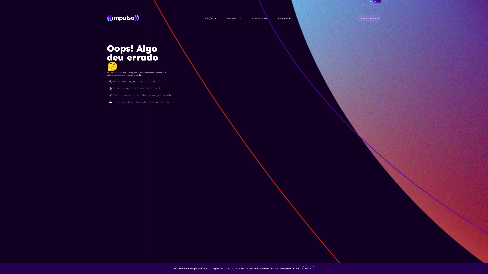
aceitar (308, 268)
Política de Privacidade (287, 268)
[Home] (123, 18)
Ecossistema (232, 18)
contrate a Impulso (369, 18)
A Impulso (282, 18)
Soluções (209, 18)
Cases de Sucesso (259, 18)
